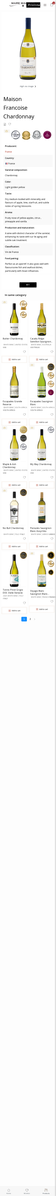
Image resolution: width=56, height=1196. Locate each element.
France (8, 151)
